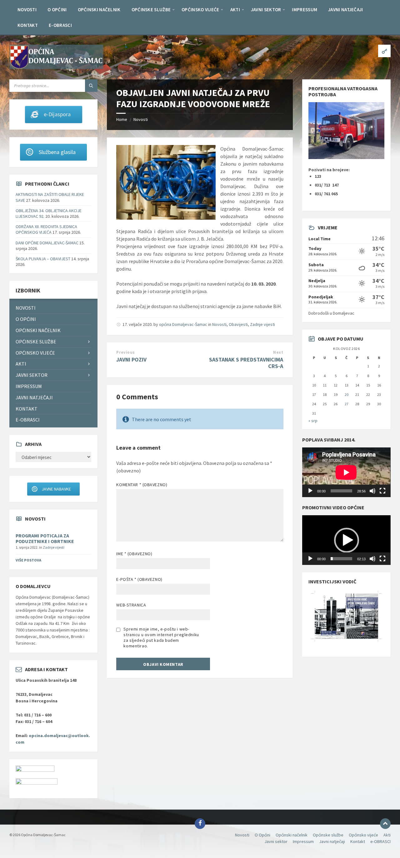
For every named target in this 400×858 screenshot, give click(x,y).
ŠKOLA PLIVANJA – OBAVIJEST (43, 259)
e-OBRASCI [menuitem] (28, 420)
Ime (134, 553)
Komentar (141, 484)
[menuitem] (27, 9)
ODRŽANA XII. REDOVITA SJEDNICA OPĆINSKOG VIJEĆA (46, 229)
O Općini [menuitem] (26, 319)
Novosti (140, 119)
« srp (313, 420)
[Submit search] (91, 85)
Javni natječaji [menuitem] (34, 397)
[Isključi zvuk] (372, 491)
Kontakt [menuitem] (27, 409)
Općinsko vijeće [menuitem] (35, 353)
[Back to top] (385, 823)
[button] (346, 540)
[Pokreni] (310, 491)
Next (278, 352)
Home (121, 119)
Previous (125, 352)
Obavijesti (238, 324)
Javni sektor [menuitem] (32, 375)
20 (346, 394)
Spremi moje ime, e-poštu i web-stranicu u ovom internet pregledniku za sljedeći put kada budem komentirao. (161, 637)
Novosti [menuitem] (26, 308)
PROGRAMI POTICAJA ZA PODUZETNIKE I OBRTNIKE (45, 539)
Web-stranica (131, 605)
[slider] (341, 558)
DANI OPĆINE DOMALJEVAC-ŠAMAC (47, 243)
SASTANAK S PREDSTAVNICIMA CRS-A (246, 363)
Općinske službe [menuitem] (36, 341)
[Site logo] (56, 67)
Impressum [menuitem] (29, 386)
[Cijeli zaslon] (382, 491)
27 (346, 404)
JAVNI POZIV (131, 359)
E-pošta (139, 579)
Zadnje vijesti (262, 324)
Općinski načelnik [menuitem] (38, 330)
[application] (346, 472)
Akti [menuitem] (21, 364)
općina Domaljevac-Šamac (183, 324)
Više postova (28, 560)
